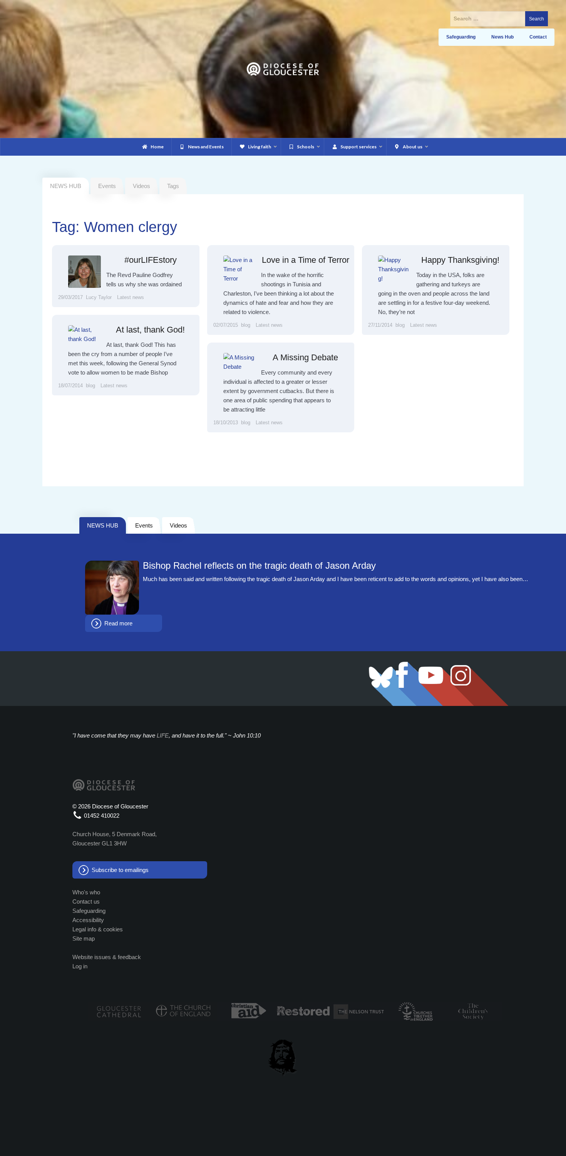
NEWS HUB (102, 525)
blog (245, 325)
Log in (79, 966)
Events (107, 186)
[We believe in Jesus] (283, 1056)
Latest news (130, 297)
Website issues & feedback (106, 957)
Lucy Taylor (99, 297)
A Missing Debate (305, 357)
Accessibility (88, 920)
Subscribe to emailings (120, 870)
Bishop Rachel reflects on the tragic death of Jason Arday (259, 566)
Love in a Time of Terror (305, 260)
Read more (118, 623)
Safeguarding (88, 910)
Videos (141, 186)
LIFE (163, 735)
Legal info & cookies (97, 929)
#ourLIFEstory (150, 260)
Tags (173, 186)
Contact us (86, 901)
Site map (83, 938)
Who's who (86, 892)
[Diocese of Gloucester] (283, 68)
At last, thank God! (150, 329)
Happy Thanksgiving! (460, 260)
